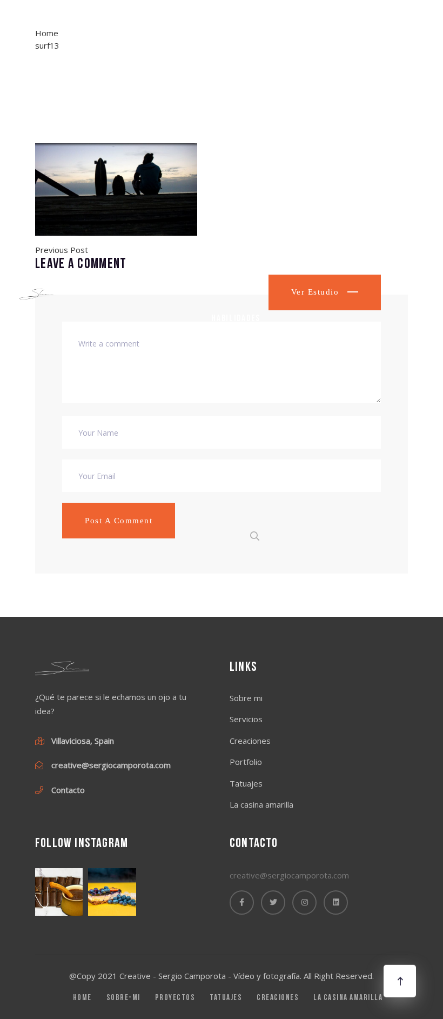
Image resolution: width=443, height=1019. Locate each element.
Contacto (230, 468)
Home (202, 47)
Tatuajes (246, 783)
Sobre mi (229, 115)
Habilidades (235, 318)
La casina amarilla (230, 393)
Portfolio (231, 183)
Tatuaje (227, 251)
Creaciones (250, 740)
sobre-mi (123, 998)
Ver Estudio (316, 292)
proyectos (175, 998)
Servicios (246, 719)
